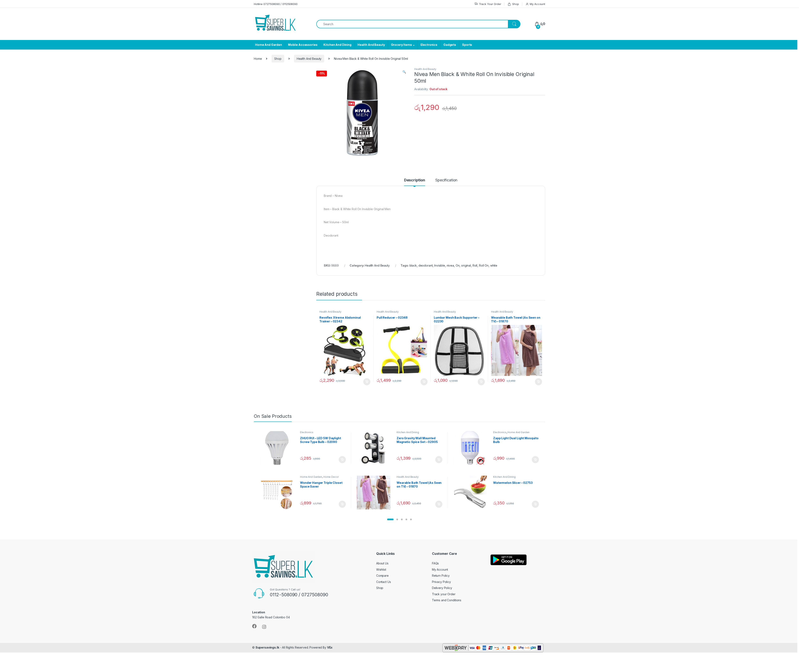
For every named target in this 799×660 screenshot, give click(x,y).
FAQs (435, 563)
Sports (467, 44)
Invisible (439, 265)
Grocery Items (401, 44)
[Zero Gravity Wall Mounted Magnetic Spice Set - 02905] (375, 448)
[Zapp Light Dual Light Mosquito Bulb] (471, 448)
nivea (450, 265)
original (466, 265)
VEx (330, 647)
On (458, 265)
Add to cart (366, 381)
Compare (382, 575)
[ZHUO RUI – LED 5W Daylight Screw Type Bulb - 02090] (278, 448)
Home (258, 58)
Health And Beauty (371, 44)
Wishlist (381, 569)
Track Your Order (490, 4)
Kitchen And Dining (337, 44)
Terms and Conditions (446, 600)
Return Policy (441, 575)
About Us (382, 563)
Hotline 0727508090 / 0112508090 (276, 4)
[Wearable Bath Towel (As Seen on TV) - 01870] (375, 492)
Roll (475, 265)
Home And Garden (268, 44)
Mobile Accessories (302, 44)
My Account (537, 4)
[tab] (414, 182)
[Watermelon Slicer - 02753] (471, 492)
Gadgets (449, 44)
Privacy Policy (441, 582)
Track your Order (443, 594)
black (413, 265)
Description (414, 180)
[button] (390, 519)
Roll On (484, 265)
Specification (446, 180)
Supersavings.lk (267, 647)
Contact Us (383, 582)
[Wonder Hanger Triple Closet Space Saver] (278, 492)
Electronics (429, 44)
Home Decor (331, 476)
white (493, 265)
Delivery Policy (442, 588)
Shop (515, 4)
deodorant (425, 265)
